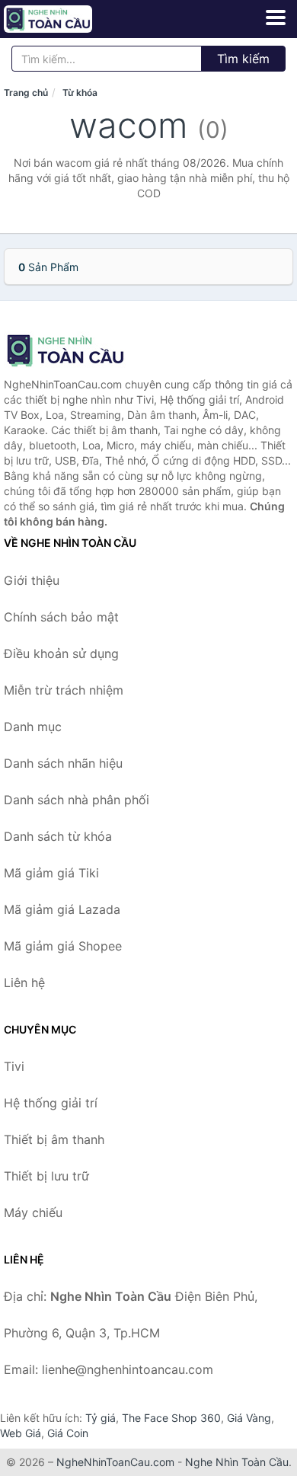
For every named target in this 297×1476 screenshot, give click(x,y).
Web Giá (20, 1432)
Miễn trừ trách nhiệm (63, 690)
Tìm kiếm (243, 58)
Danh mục (33, 726)
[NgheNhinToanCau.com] (65, 19)
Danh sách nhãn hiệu (63, 763)
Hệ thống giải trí (50, 1102)
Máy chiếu (33, 1212)
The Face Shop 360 (171, 1417)
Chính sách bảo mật (61, 617)
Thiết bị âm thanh (54, 1139)
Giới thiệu (31, 580)
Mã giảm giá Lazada (62, 909)
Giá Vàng (249, 1417)
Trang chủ (26, 92)
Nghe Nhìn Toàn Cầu (237, 1461)
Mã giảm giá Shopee (63, 946)
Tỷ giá (100, 1417)
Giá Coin (67, 1432)
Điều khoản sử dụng (61, 653)
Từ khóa (79, 92)
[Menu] (276, 17)
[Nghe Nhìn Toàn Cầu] (80, 350)
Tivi (14, 1066)
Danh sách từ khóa (58, 836)
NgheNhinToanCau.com (115, 1461)
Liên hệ (24, 982)
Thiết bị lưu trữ (46, 1176)
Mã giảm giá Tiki (51, 872)
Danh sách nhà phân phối (76, 799)
